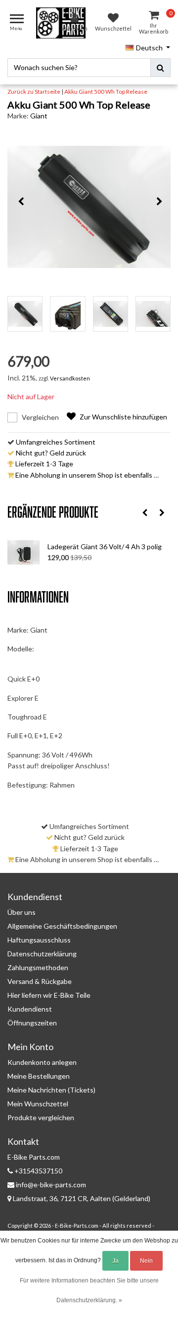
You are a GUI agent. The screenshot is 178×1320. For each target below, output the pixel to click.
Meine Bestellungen (38, 1076)
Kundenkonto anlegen (42, 1062)
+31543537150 (37, 1171)
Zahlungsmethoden (37, 967)
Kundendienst (29, 1009)
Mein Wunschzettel (37, 1103)
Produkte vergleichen (40, 1117)
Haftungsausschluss (39, 940)
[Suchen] (160, 68)
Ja (115, 1260)
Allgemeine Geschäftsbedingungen (62, 926)
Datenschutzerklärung (42, 953)
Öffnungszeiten (32, 1022)
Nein (146, 1260)
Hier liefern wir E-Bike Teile (48, 995)
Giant (38, 116)
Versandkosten (70, 378)
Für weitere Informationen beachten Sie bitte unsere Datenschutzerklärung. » (89, 1290)
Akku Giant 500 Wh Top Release (105, 91)
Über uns (21, 912)
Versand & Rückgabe (39, 981)
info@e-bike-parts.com (51, 1184)
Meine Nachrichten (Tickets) (51, 1090)
